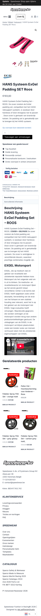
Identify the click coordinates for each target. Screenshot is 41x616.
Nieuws (6, 512)
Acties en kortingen (11, 514)
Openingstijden (9, 537)
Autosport (14, 186)
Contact (6, 535)
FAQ (4, 517)
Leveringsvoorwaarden (12, 503)
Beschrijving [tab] (9, 197)
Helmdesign (8, 546)
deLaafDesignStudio (26, 610)
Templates (7, 552)
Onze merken (8, 543)
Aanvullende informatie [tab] (13, 202)
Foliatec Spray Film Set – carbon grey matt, (29, 438)
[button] (36, 30)
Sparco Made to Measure (13, 573)
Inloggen (6, 509)
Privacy (6, 506)
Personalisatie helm (11, 549)
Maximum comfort (32, 190)
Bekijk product (9, 404)
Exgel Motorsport (11, 190)
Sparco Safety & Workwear (14, 570)
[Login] (32, 17)
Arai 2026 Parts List (11, 582)
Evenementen (8, 540)
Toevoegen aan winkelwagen (17, 137)
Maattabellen (8, 555)
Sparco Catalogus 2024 (12, 579)
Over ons (6, 532)
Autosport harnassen (24, 186)
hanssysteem (22, 190)
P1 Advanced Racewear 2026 (15, 591)
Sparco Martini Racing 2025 (14, 576)
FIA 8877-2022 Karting (12, 585)
